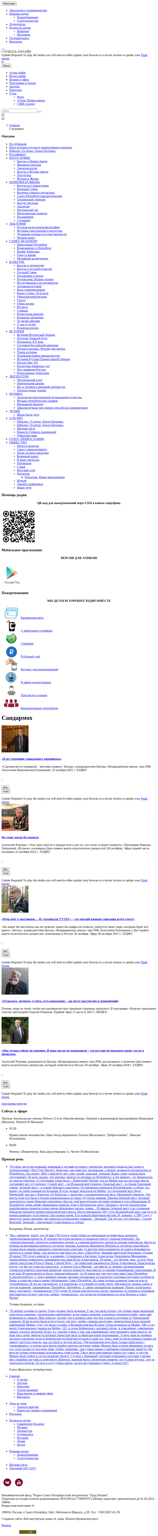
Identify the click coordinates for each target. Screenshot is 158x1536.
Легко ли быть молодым (33, 452)
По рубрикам (18, 144)
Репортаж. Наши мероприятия (45, 477)
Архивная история (29, 286)
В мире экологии (28, 459)
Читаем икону (26, 237)
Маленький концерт (30, 404)
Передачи (15, 90)
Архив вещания (27, 1390)
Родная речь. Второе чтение (35, 279)
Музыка (22, 1427)
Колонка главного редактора (36, 192)
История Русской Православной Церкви (43, 359)
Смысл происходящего (32, 449)
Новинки (23, 31)
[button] (3, 49)
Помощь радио (19, 13)
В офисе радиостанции (36, 682)
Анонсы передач (28, 1407)
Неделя (21, 480)
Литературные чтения (31, 390)
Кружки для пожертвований (39, 669)
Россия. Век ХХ (27, 362)
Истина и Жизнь (28, 178)
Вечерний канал (27, 456)
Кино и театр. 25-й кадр (32, 293)
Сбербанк (27, 643)
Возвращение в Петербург (34, 248)
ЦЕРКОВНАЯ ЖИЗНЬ (24, 182)
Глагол (21, 300)
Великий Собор (27, 189)
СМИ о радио (26, 103)
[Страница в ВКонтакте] (7, 1482)
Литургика (24, 175)
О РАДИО (16, 418)
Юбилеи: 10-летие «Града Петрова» (40, 425)
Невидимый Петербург (32, 244)
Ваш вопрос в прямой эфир (35, 1393)
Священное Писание (30, 1424)
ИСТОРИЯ (16, 331)
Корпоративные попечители (39, 708)
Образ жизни (25, 303)
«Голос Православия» (31, 100)
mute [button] (6, 791)
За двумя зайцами (28, 321)
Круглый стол (26, 470)
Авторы (14, 86)
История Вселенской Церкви (36, 334)
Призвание (24, 463)
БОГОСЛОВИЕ (19, 157)
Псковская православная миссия (38, 355)
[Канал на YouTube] (19, 1482)
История (22, 1437)
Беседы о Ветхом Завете (32, 171)
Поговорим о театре (30, 275)
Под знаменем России (31, 369)
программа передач (14, 1103)
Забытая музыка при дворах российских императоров (52, 407)
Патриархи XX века (30, 341)
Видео (21, 1444)
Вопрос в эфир (19, 79)
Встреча (22, 307)
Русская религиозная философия (38, 227)
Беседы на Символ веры (33, 185)
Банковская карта (32, 617)
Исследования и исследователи (37, 282)
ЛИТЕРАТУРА (19, 376)
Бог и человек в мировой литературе (41, 387)
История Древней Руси (32, 338)
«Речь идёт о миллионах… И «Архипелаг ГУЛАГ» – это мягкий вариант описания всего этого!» (68, 919)
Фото (20, 97)
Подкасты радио (20, 27)
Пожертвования (27, 17)
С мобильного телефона (36, 630)
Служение (23, 220)
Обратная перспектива (32, 296)
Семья (21, 466)
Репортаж (23, 473)
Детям (21, 1441)
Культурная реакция (30, 314)
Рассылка (15, 1413)
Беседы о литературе (30, 265)
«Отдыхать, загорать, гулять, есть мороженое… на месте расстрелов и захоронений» (60, 1001)
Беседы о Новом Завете (32, 161)
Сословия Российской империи (37, 345)
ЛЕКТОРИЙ (17, 223)
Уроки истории (27, 352)
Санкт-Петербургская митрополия (39, 196)
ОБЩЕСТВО (18, 442)
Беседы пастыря (27, 203)
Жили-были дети (28, 414)
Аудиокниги (25, 1434)
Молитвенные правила (32, 213)
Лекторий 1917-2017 (22, 1468)
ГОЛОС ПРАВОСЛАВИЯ (26, 439)
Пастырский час (27, 210)
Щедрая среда (26, 428)
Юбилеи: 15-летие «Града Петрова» (40, 421)
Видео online (17, 76)
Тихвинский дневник (31, 199)
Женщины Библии (29, 164)
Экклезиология (27, 168)
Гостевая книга (19, 38)
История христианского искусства (39, 230)
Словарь (22, 310)
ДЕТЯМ (14, 411)
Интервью (23, 34)
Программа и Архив (22, 83)
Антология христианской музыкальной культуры (49, 397)
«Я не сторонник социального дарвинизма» (32, 758)
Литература (24, 1430)
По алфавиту (17, 154)
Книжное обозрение (30, 317)
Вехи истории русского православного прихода (40, 147)
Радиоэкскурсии (28, 328)
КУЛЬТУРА (16, 262)
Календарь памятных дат (33, 366)
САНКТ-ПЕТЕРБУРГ (23, 241)
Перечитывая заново (30, 383)
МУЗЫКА (16, 393)
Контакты (15, 41)
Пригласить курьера (34, 695)
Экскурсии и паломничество (28, 10)
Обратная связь (27, 435)
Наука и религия (28, 446)
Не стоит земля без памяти (20, 837)
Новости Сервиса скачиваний (36, 432)
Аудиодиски (17, 24)
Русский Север (27, 272)
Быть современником (31, 289)
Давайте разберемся (30, 484)
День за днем (17, 1403)
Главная (14, 125)
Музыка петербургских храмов (37, 400)
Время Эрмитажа (28, 251)
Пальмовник (25, 216)
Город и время (26, 255)
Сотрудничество (28, 20)
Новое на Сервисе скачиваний (37, 1410)
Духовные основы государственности (42, 234)
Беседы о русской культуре (34, 269)
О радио (22, 1379)
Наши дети (24, 487)
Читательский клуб (29, 380)
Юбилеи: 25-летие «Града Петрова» (32, 151)
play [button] (5, 787)
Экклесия (23, 206)
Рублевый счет (30, 656)
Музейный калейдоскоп (32, 258)
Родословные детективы (33, 373)
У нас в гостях (26, 324)
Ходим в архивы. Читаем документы (41, 348)
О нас (13, 93)
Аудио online (17, 72)
